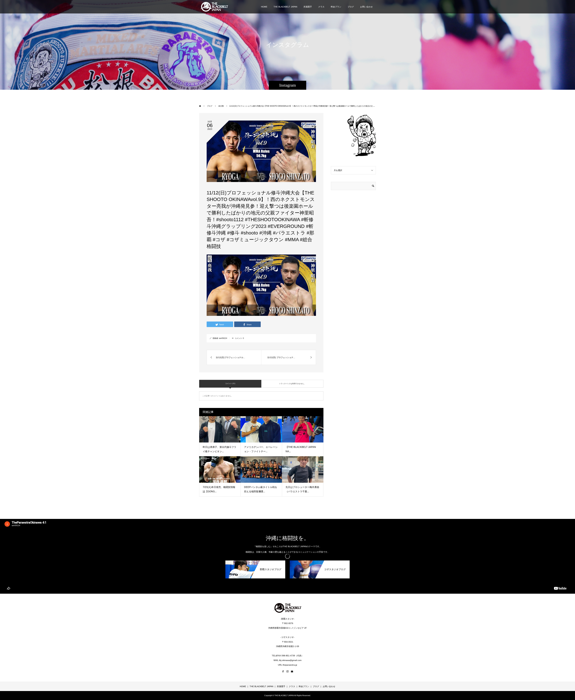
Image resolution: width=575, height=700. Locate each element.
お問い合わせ (366, 7)
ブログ (351, 7)
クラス (321, 7)
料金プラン (336, 7)
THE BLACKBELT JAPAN (285, 7)
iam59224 (223, 338)
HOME (264, 7)
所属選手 (308, 7)
